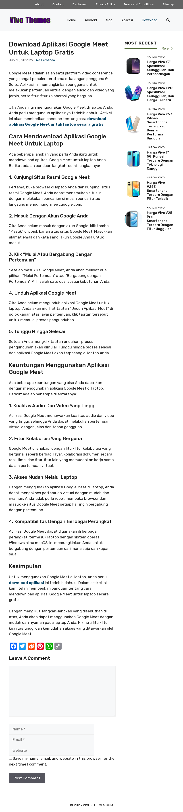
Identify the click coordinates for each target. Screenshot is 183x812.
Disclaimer (80, 4)
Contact (58, 4)
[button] (168, 20)
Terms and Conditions (139, 4)
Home (71, 20)
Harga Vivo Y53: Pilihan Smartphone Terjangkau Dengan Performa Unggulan (160, 126)
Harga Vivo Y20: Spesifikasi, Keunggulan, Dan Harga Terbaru (160, 94)
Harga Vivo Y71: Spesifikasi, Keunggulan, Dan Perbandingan (160, 68)
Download (149, 20)
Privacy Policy (105, 4)
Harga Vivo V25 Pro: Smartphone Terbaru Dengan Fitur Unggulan (160, 221)
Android (91, 20)
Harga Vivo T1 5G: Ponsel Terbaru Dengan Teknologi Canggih (160, 160)
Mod (109, 20)
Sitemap (168, 4)
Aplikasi (127, 20)
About (39, 4)
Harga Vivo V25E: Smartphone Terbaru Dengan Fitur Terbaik (160, 191)
